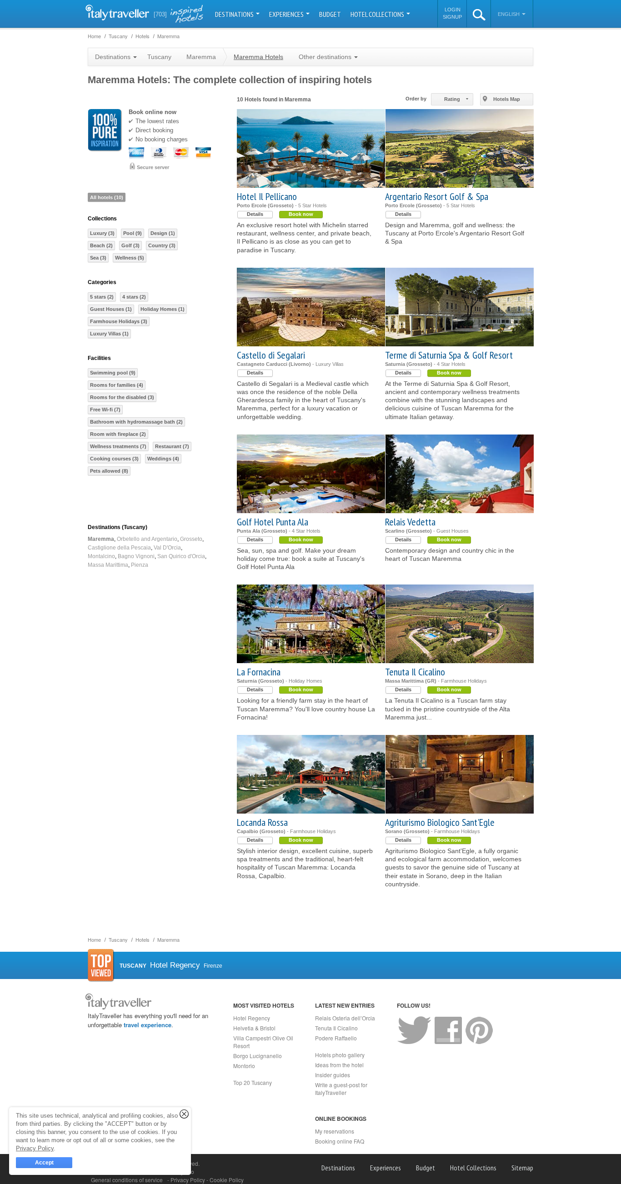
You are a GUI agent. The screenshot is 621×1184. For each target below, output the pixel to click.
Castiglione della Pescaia (119, 548)
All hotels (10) (106, 197)
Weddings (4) (163, 458)
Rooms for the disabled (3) (122, 397)
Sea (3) (98, 257)
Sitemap (522, 1167)
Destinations (235, 14)
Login (453, 9)
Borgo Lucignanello (257, 1055)
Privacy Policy (188, 1180)
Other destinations (326, 56)
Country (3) (161, 245)
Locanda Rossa (262, 822)
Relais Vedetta (410, 521)
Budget (330, 14)
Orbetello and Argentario (147, 539)
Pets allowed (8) (109, 471)
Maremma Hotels (258, 56)
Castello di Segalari (271, 355)
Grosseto (191, 539)
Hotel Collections (378, 14)
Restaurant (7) (172, 446)
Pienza (139, 565)
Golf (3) (130, 245)
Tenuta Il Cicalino (415, 671)
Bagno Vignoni (136, 556)
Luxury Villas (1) (109, 333)
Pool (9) (132, 233)
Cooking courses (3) (114, 458)
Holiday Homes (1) (162, 309)
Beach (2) (101, 245)
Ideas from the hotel (339, 1065)
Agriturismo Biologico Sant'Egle (440, 822)
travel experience (147, 1024)
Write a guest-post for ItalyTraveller (341, 1088)
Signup (452, 17)
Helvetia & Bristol (254, 1028)
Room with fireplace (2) (118, 434)
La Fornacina (258, 671)
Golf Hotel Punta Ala (272, 521)
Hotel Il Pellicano (267, 196)
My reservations (334, 1131)
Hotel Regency (251, 1018)
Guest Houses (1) (111, 309)
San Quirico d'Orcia (181, 556)
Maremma (101, 539)
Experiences (287, 14)
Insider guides (332, 1075)
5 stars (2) (102, 297)
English (509, 14)
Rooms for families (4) (116, 385)
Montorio (244, 1065)
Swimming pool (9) (112, 372)
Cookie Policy (227, 1180)
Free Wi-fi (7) (105, 409)
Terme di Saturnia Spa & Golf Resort (449, 355)
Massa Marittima (108, 565)
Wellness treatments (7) (118, 446)
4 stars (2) (134, 297)
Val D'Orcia (167, 548)
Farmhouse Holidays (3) (118, 321)
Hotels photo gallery (340, 1055)
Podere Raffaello (336, 1038)
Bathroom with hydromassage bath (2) (136, 422)
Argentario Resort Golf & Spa (436, 196)
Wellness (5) (129, 257)
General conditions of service (127, 1180)
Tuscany (159, 56)
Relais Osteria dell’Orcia (345, 1018)
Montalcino (101, 556)
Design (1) (162, 233)
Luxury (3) (102, 233)
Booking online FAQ (339, 1141)
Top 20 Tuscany (252, 1082)
